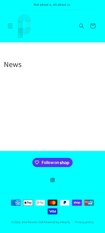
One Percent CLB (32, 222)
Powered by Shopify (57, 222)
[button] (10, 26)
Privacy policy (84, 222)
